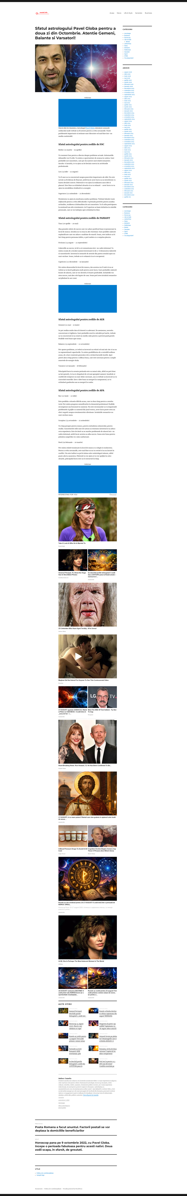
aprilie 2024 (128, 129)
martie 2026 (128, 82)
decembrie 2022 (129, 162)
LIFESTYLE (127, 44)
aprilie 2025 (128, 105)
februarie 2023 (128, 158)
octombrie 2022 (129, 166)
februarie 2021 (128, 191)
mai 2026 (127, 78)
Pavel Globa (90, 128)
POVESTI (127, 48)
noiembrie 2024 (129, 115)
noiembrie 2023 (129, 139)
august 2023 (128, 146)
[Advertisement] (88, 112)
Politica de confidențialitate (45, 1173)
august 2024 (128, 121)
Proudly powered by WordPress (72, 1189)
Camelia (61, 1097)
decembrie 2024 (129, 113)
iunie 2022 (127, 174)
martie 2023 (128, 156)
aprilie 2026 (128, 80)
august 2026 (128, 72)
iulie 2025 (127, 99)
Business (148, 13)
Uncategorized (128, 58)
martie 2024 (128, 131)
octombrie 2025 (129, 92)
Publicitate (127, 50)
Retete (128, 42)
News (119, 13)
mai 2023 (127, 152)
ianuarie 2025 (128, 111)
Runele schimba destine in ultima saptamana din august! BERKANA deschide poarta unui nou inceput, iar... (108, 1016)
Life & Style (128, 13)
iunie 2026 (127, 76)
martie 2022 (128, 180)
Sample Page (40, 1175)
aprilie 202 (127, 197)
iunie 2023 (127, 150)
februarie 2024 (128, 133)
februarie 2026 (128, 84)
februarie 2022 (128, 182)
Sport (126, 54)
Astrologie (61, 1103)
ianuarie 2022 (128, 185)
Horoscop (127, 37)
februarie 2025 (128, 109)
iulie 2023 (127, 148)
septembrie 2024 (129, 119)
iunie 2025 (127, 101)
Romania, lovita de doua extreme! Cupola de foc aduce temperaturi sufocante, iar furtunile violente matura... (108, 1053)
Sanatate (138, 13)
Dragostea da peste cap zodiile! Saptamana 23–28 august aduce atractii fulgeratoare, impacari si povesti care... (107, 1028)
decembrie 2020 (129, 195)
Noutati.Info (39, 1189)
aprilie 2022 (128, 178)
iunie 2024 (127, 125)
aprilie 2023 (127, 154)
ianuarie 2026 (128, 86)
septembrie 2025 (129, 94)
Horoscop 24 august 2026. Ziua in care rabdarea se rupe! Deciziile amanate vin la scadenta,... (77, 1028)
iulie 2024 (127, 123)
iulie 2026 (127, 74)
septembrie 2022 (129, 168)
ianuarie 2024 (128, 135)
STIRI (126, 56)
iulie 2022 (127, 172)
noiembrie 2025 (129, 90)
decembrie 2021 (129, 187)
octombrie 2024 (129, 117)
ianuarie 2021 (128, 193)
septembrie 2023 (129, 144)
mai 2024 (127, 127)
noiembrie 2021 (129, 189)
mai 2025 (127, 103)
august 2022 (128, 170)
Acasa (112, 13)
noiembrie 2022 (129, 164)
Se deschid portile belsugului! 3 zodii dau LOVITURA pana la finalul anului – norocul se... (77, 1066)
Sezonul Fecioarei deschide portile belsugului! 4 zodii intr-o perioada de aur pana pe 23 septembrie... (77, 1016)
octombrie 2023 (129, 142)
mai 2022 (127, 176)
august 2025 (128, 96)
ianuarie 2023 (128, 160)
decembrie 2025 (129, 88)
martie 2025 (128, 107)
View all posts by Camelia (90, 1095)
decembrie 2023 (129, 137)
